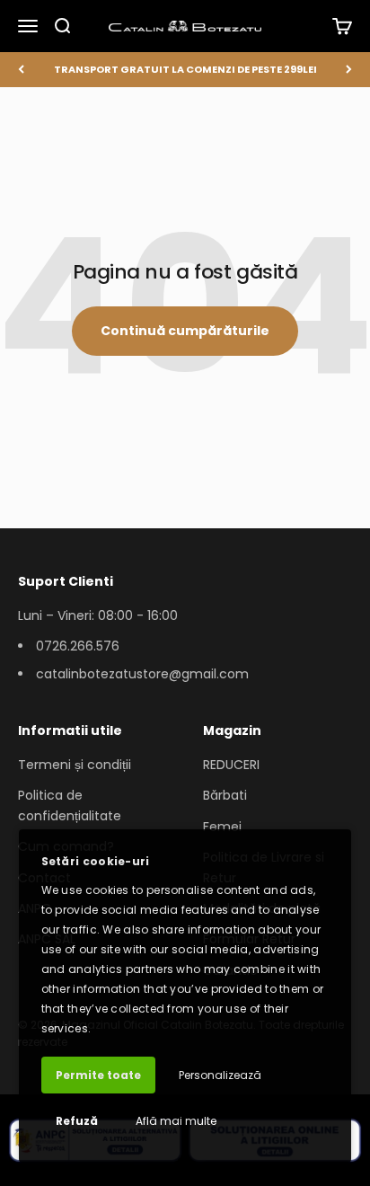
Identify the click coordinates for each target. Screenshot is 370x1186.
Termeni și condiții (74, 765)
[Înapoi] (21, 69)
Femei (222, 827)
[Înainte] (349, 69)
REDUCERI (231, 765)
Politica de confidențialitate (69, 805)
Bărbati (225, 795)
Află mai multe (176, 1120)
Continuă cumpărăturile (185, 331)
